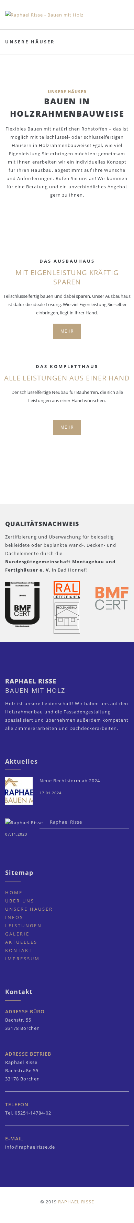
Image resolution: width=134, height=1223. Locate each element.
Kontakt (18, 950)
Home (14, 892)
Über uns (19, 901)
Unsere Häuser (29, 909)
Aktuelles (21, 942)
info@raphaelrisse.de (30, 1147)
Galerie (17, 934)
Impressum (22, 958)
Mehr (67, 331)
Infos (14, 917)
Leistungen (23, 925)
